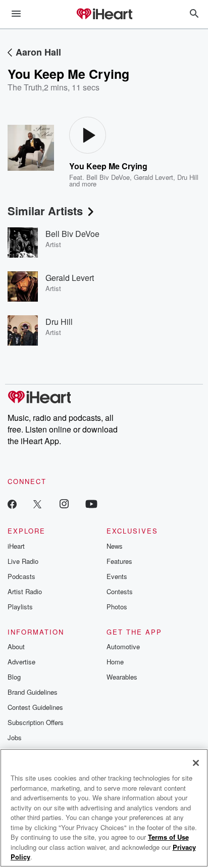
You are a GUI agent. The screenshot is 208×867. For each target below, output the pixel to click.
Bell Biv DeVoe (108, 177)
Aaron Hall (38, 52)
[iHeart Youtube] (91, 503)
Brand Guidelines (33, 692)
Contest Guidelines (35, 707)
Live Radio (23, 561)
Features (119, 561)
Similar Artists (45, 211)
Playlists (20, 606)
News (115, 546)
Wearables (122, 677)
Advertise (21, 661)
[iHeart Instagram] (64, 503)
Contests (120, 591)
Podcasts (21, 576)
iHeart (16, 546)
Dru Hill (187, 177)
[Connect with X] (37, 503)
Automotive (123, 646)
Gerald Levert (153, 177)
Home (115, 661)
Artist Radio (25, 591)
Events (117, 576)
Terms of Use (168, 837)
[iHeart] (104, 15)
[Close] (196, 763)
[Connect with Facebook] (12, 503)
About (16, 646)
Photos (117, 606)
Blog (14, 677)
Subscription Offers (36, 722)
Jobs (15, 737)
